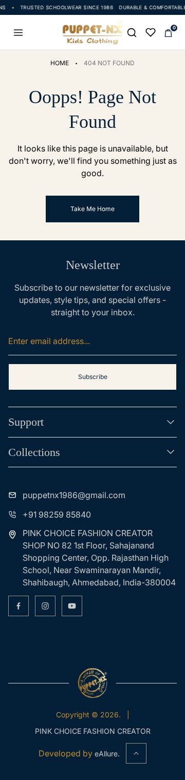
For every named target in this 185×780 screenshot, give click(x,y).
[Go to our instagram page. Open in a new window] (45, 606)
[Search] (131, 32)
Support (26, 421)
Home (59, 63)
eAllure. (107, 753)
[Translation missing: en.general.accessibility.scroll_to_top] (136, 753)
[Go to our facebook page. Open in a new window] (18, 606)
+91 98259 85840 (57, 514)
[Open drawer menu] (18, 32)
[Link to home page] (92, 683)
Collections (34, 452)
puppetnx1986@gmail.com (74, 495)
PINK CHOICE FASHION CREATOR (93, 731)
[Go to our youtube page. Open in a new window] (72, 606)
